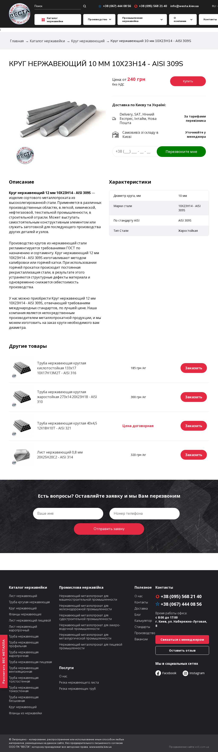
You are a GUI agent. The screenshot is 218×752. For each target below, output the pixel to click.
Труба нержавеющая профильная (24, 644)
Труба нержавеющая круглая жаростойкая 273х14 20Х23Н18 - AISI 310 (67, 397)
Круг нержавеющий (23, 608)
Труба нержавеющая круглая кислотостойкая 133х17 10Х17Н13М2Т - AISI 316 (61, 368)
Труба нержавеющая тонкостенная (24, 689)
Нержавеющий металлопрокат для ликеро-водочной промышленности (89, 627)
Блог (138, 615)
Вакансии (141, 639)
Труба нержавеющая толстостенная (24, 679)
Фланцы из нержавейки (25, 713)
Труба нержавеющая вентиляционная (24, 670)
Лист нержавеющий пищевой (30, 620)
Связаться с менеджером (182, 639)
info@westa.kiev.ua (184, 6)
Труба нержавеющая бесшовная (24, 699)
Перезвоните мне (181, 151)
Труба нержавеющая (24, 636)
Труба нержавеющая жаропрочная (24, 654)
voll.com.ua (202, 747)
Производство (97, 19)
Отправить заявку (109, 528)
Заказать (193, 368)
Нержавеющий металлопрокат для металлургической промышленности (85, 636)
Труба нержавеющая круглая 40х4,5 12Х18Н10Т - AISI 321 (67, 425)
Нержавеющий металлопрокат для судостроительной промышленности (85, 617)
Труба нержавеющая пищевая (30, 662)
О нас (63, 676)
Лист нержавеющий (23, 596)
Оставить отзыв (182, 650)
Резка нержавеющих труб (77, 689)
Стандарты (142, 627)
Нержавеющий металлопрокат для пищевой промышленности (90, 646)
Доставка (141, 608)
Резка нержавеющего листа (79, 682)
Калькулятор (143, 621)
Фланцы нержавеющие (25, 614)
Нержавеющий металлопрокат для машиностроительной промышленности (88, 597)
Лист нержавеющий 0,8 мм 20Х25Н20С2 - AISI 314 (60, 454)
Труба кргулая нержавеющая (29, 602)
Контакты (210, 19)
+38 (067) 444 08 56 (115, 6)
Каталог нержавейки (55, 19)
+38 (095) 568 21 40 (151, 6)
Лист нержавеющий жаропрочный (23, 628)
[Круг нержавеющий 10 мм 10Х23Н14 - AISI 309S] (59, 121)
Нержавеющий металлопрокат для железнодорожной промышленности (85, 607)
